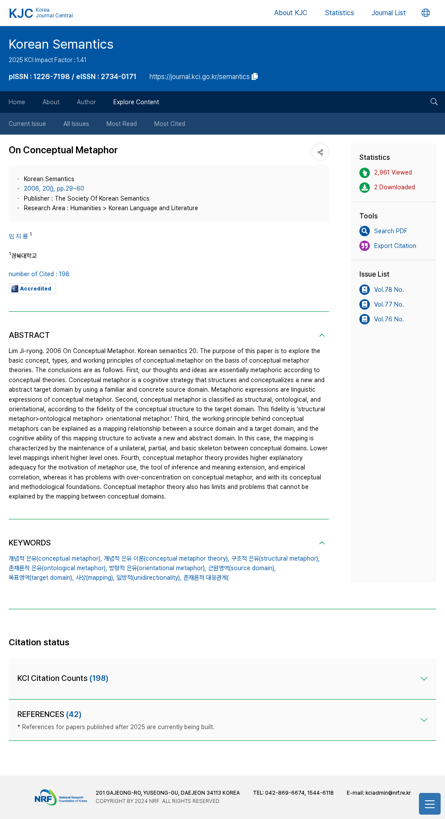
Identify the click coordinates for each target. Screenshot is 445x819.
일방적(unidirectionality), (149, 577)
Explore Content (136, 102)
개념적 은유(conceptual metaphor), (55, 558)
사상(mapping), (95, 577)
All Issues (76, 123)
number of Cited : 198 (39, 274)
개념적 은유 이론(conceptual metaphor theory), (166, 558)
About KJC (290, 13)
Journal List (389, 13)
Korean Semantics (61, 44)
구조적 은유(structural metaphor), (275, 558)
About (51, 102)
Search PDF (390, 231)
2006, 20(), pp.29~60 (54, 188)
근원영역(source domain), (242, 568)
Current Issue (27, 123)
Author (86, 102)
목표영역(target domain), (41, 577)
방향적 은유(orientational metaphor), (157, 568)
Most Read (121, 123)
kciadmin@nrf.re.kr (388, 793)
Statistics (339, 13)
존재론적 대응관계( (206, 577)
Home (17, 102)
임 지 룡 (18, 236)
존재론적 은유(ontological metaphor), (58, 568)
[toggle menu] (430, 804)
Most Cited (169, 123)
